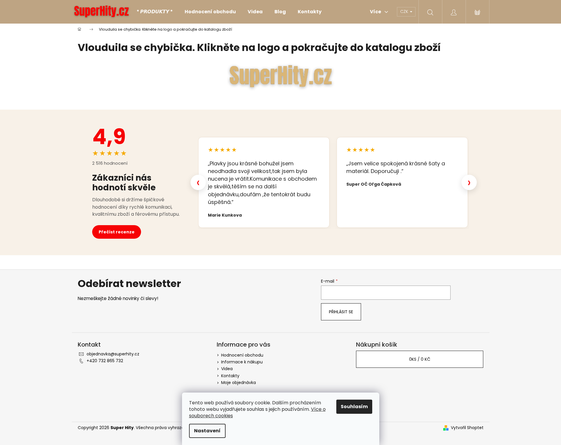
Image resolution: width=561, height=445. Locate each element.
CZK (404, 11)
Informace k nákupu (242, 362)
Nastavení (207, 430)
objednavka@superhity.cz (113, 354)
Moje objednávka (238, 382)
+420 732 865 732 (105, 361)
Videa (227, 369)
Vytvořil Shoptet (467, 428)
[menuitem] (155, 12)
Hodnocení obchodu (242, 355)
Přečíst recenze (117, 232)
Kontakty (230, 376)
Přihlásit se (341, 312)
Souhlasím (354, 406)
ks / (419, 359)
